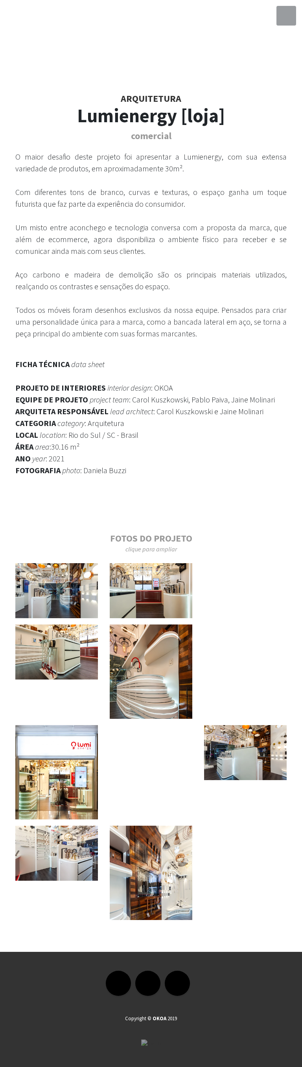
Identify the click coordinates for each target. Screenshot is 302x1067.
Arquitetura (151, 98)
